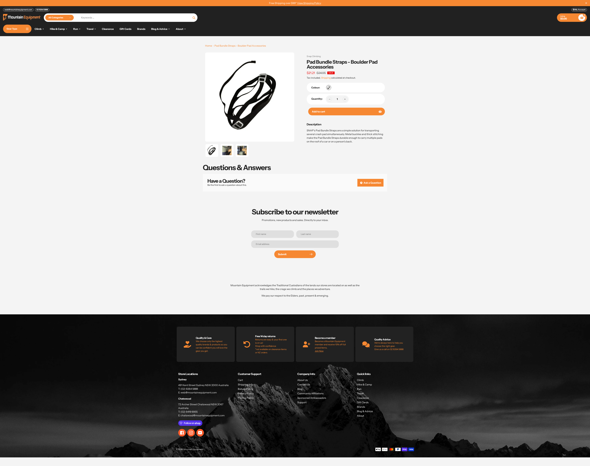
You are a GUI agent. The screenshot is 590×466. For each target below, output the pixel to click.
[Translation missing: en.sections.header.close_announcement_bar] (586, 3)
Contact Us (303, 384)
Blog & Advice (365, 411)
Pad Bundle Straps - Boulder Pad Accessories (240, 45)
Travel (360, 393)
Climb (360, 380)
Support (302, 402)
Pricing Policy (246, 397)
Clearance (363, 397)
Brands (361, 406)
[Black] (328, 87)
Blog (299, 388)
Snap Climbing (314, 56)
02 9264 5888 (42, 9)
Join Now (319, 351)
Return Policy (245, 388)
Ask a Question (372, 182)
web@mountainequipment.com (18, 9)
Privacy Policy (246, 393)
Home (208, 45)
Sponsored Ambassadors (311, 397)
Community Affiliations (310, 393)
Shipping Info (245, 384)
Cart (240, 380)
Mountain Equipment (193, 449)
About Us (302, 380)
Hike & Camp (364, 384)
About (360, 415)
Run (359, 388)
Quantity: (317, 98)
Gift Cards (363, 402)
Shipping (326, 77)
